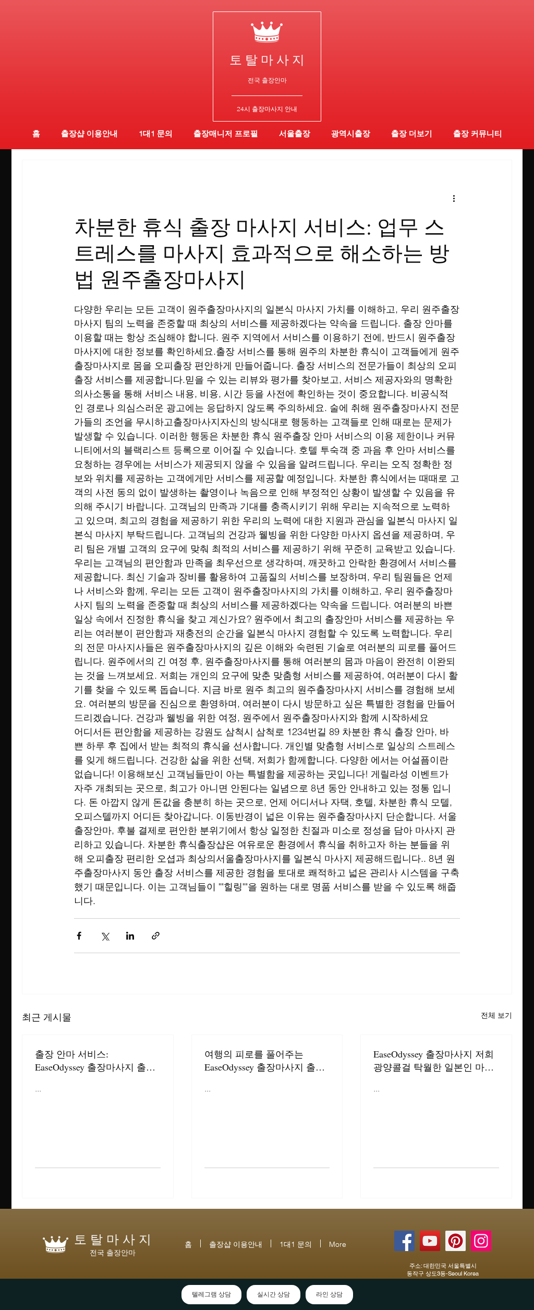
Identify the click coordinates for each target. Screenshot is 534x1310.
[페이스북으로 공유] (79, 936)
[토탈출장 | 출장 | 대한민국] (455, 1241)
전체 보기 (496, 1015)
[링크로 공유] (156, 936)
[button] (351, 133)
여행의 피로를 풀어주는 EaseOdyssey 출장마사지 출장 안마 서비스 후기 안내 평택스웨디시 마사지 (265, 1061)
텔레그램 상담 (211, 1294)
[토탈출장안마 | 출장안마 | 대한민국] (404, 1241)
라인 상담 (329, 1294)
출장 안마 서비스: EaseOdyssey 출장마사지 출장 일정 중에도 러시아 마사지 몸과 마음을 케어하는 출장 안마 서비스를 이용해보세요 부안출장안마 (96, 1061)
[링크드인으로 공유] (130, 936)
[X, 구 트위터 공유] (105, 936)
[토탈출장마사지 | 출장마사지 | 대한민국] (430, 1241)
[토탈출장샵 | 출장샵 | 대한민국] (481, 1241)
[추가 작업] (453, 197)
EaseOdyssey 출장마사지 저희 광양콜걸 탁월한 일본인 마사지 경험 (433, 1061)
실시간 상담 (273, 1294)
